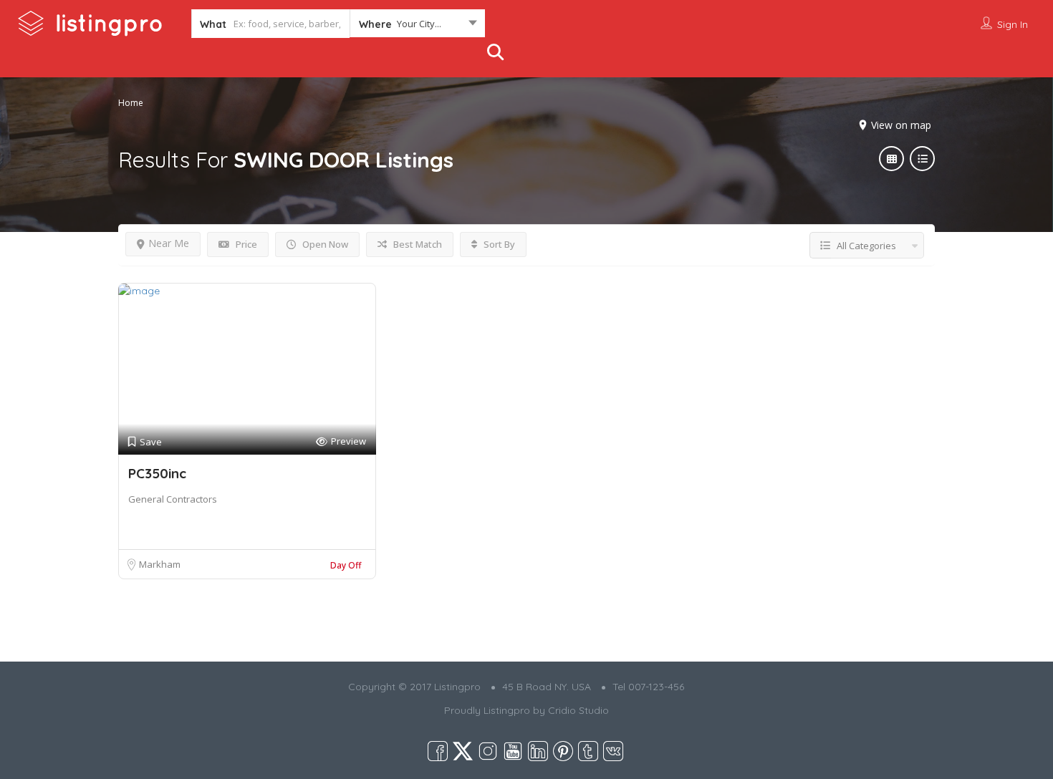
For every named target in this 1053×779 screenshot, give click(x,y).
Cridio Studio (578, 710)
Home (130, 103)
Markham (160, 564)
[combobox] (417, 26)
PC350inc (157, 473)
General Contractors (172, 499)
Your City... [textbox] (419, 23)
